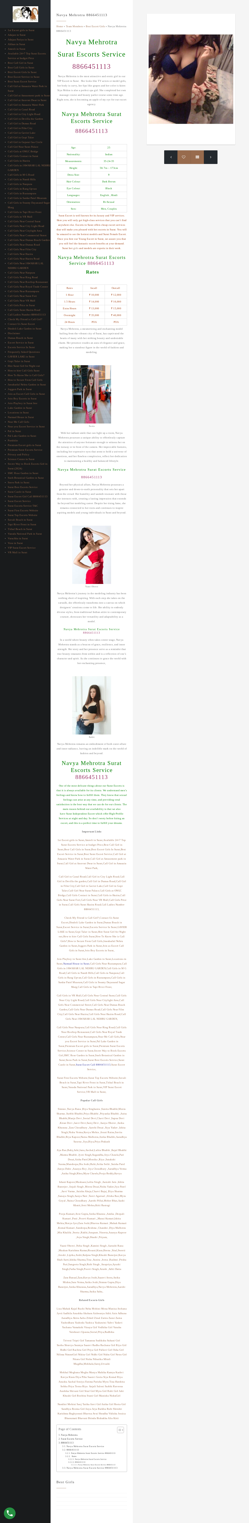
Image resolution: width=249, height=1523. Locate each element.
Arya (94, 1408)
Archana (122, 1308)
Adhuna (122, 1313)
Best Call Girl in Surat (20, 62)
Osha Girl (118, 1349)
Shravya (69, 1345)
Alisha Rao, (113, 1196)
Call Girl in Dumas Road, (101, 881)
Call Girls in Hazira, (109, 895)
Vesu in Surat (15, 543)
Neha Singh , (83, 1245)
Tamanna (90, 1340)
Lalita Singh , (94, 1182)
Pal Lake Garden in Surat (22, 435)
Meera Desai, (92, 1186)
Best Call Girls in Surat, (77, 849)
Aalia (83, 1318)
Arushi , (104, 1269)
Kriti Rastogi (102, 1205)
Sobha (64, 1386)
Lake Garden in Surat (20, 407)
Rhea (79, 1173)
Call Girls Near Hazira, (76, 1014)
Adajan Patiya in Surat (20, 39)
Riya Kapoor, (73, 1136)
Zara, (80, 1277)
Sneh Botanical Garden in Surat (26, 477)
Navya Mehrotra (69, 1435)
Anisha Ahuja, (84, 1191)
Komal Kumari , (67, 1227)
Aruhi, (79, 1255)
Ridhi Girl (66, 1349)
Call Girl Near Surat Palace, (84, 890)
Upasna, (85, 1331)
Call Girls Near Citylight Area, (102, 1000)
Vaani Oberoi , (68, 1245)
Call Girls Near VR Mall (21, 300)
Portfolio (13, 440)
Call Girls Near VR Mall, (95, 899)
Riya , (102, 1159)
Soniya (80, 1381)
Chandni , (103, 1227)
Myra (106, 1381)
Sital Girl (90, 1391)
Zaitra (104, 1318)
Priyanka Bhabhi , (110, 1113)
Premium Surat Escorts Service (25, 449)
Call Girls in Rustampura (22, 193)
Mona (104, 1308)
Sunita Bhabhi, (109, 1108)
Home (59, 26)
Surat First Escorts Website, (72, 1077)
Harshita (120, 1381)
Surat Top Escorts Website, (103, 1077)
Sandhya (66, 1408)
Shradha (103, 1413)
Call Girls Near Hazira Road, (105, 1014)
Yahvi (111, 1322)
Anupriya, (107, 1264)
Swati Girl (92, 1395)
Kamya (111, 1372)
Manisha (104, 1395)
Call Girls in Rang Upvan (22, 188)
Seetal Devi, (90, 1118)
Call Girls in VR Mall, (69, 995)
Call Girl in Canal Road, (73, 876)
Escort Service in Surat (21, 342)
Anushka (78, 1313)
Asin (114, 1313)
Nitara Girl (79, 1359)
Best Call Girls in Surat (21, 67)
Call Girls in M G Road (21, 174)
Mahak (66, 1308)
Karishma (63, 1413)
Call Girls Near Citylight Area (25, 230)
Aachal (72, 1381)
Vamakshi (77, 1327)
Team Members (74, 26)
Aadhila (67, 1313)
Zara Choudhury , (79, 1127)
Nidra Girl (109, 1354)
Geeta (99, 1377)
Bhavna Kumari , (100, 1223)
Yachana (67, 1327)
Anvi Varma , (68, 1191)
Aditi (108, 1313)
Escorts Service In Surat (21, 347)
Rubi (109, 1408)
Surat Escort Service (19, 501)
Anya (88, 1408)
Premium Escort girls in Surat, (82, 1046)
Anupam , (93, 1232)
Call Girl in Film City (20, 128)
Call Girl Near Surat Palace (23, 146)
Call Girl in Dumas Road (22, 123)
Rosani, (92, 1250)
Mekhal (64, 1372)
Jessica (122, 1413)
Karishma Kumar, (78, 1250)
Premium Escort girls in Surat (24, 445)
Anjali (92, 1386)
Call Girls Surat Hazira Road (24, 309)
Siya (105, 1377)
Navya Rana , (74, 1108)
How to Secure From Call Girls (25, 379)
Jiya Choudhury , (98, 1168)
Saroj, (97, 1363)
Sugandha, (98, 1154)
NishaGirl (115, 1395)
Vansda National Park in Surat (25, 533)
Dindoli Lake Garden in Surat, (86, 922)
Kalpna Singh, (91, 1255)
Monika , (94, 1159)
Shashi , (94, 1237)
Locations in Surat (18, 412)
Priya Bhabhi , (92, 1113)
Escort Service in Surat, (76, 927)
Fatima (89, 1381)
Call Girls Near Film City (22, 249)
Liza (59, 1308)
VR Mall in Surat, (96, 1091)
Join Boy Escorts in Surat (22, 398)
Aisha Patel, (82, 1159)
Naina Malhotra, (90, 1136)
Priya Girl (92, 1349)
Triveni (67, 1340)
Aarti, (66, 1259)
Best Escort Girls (95, 26)
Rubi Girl (112, 1391)
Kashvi (120, 1372)
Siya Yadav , (112, 1127)
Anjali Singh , (77, 1186)
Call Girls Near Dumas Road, (84, 1009)
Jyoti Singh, (85, 1154)
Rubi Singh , (94, 1264)
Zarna (119, 1318)
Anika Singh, (69, 1173)
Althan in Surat (16, 44)
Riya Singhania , (91, 1108)
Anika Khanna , (98, 1213)
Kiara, (99, 1250)
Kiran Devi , (67, 1122)
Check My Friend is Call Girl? (25, 319)
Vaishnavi (75, 1331)
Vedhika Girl (105, 1327)
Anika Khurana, (78, 1286)
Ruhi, (93, 1164)
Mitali (107, 1359)
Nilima (60, 1354)
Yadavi (119, 1322)
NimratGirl (71, 1354)
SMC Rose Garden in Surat (23, 473)
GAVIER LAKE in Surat (21, 356)
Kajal (74, 1308)
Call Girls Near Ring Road (23, 277)
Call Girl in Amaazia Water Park (26, 104)
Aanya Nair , (82, 1196)
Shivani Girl (77, 1391)
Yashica (89, 1322)
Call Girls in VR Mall (20, 216)
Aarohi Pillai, (96, 1200)
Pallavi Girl (105, 1349)
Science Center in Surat (21, 459)
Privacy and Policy (18, 454)
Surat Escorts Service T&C (23, 505)
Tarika (86, 1404)
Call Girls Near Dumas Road (24, 244)
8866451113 (91, 66)
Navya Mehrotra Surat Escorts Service (85, 1446)
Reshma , (93, 1227)
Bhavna (87, 1413)
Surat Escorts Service (72, 1439)
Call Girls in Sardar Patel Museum (27, 198)
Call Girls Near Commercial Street (27, 235)
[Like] (184, 157)
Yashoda (80, 1322)
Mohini (96, 1308)
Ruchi (81, 1308)
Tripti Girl (78, 1340)
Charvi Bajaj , (100, 1191)
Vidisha (113, 1413)
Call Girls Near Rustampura (23, 291)
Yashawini (101, 1322)
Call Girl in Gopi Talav (21, 137)
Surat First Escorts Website (23, 510)
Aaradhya (66, 1318)
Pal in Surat (14, 431)
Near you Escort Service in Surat (26, 426)
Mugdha (78, 1363)
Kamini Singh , (99, 1245)
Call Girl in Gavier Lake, (89, 885)
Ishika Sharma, (78, 1259)
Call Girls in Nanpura (20, 184)
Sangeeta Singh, (77, 1264)
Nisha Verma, (76, 1132)
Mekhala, (89, 1363)
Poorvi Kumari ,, (88, 1218)
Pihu (84, 1377)
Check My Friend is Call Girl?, (82, 917)
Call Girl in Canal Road (21, 109)
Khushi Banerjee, (108, 1255)
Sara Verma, (78, 1282)
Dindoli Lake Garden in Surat (24, 328)
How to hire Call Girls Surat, (79, 936)
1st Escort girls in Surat (21, 30)
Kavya (118, 1173)
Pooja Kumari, (67, 1213)
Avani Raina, (107, 1132)
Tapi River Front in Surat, (91, 1082)
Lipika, (71, 1255)
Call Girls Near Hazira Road (24, 258)
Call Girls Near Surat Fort (22, 295)
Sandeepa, (82, 1227)
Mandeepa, (72, 1164)
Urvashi (105, 1363)
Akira (76, 1318)
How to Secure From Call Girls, (85, 941)
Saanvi (88, 1345)
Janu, (82, 1150)
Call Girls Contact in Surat (23, 156)
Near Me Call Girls (18, 421)
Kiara (72, 1377)
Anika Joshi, (92, 1282)
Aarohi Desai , (97, 1127)
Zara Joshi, (84, 1223)
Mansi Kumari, (106, 1218)
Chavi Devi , (104, 1118)
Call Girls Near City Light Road (26, 226)
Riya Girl (121, 1345)
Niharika (98, 1359)
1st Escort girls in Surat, (71, 840)
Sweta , (77, 1232)
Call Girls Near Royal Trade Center (28, 286)
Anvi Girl (95, 1404)
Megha (85, 1372)
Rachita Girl (80, 1349)
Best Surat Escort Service (22, 81)
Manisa (112, 1308)
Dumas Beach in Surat (20, 337)
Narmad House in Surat (21, 417)
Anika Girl (107, 1404)
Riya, (91, 1141)
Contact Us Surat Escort (21, 323)
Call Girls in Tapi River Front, (95, 986)
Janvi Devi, (80, 1122)
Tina (112, 1381)
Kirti (116, 1418)
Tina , (89, 1259)
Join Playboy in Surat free (22, 403)
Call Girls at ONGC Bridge (23, 151)
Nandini (62, 1404)
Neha (88, 1308)
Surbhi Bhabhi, (75, 1113)
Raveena (118, 1386)
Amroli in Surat (16, 48)
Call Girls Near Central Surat (24, 221)
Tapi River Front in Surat (22, 524)
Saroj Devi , (93, 1122)
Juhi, (77, 1150)
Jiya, (86, 1141)
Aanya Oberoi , (108, 1122)
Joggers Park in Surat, (90, 945)
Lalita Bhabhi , (102, 1150)
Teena (78, 1386)
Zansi (112, 1318)
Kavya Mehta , (92, 1132)
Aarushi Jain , (110, 1182)
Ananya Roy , (80, 1168)
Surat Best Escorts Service (23, 487)
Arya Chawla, (111, 1154)
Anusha (63, 1381)
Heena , (107, 1250)
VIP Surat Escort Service (22, 547)
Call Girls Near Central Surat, (99, 995)
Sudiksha (101, 1340)
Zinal (97, 1318)
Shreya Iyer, (71, 1223)
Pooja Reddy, (106, 1173)
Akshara (88, 1313)
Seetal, (94, 1331)
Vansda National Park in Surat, (85, 1087)
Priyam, (103, 1237)
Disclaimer (14, 333)
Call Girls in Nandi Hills (22, 179)
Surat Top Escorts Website (23, 515)
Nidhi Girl (97, 1354)
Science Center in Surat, (80, 1050)
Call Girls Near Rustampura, (106, 963)
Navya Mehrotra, (108, 1286)
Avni (95, 1413)
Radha (96, 1345)
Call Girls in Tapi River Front (24, 212)
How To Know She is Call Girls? (26, 375)
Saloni (100, 1386)
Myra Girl (101, 1391)
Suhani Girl (113, 1340)
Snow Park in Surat (18, 482)
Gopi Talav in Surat (19, 361)
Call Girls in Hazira (19, 160)
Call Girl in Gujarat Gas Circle (25, 142)
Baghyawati (76, 1413)
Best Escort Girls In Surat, (106, 849)
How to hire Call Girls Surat (23, 370)
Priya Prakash (102, 1141)
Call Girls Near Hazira (20, 254)
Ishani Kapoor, (67, 1182)
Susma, (62, 1164)
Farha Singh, (76, 1269)
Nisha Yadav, (107, 1186)
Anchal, (89, 1150)
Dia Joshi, (84, 1164)
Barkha (102, 1408)
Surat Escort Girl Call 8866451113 (28, 496)
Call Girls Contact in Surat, (82, 895)
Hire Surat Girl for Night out (24, 365)
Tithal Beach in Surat (20, 529)
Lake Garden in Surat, (99, 959)
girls (76, 248)
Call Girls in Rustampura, (96, 977)
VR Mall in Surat (17, 552)
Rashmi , (114, 1259)
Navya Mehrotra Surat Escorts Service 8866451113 (93, 1453)
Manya (93, 1372)
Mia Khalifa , (65, 1232)
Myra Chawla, (91, 1173)
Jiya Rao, (62, 1150)
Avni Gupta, (82, 1213)
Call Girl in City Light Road (24, 114)
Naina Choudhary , (78, 1200)
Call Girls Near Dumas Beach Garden (29, 240)
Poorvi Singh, (92, 1269)
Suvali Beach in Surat (20, 519)
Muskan (64, 1250)
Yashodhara (67, 1322)
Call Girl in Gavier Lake (21, 132)
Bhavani (83, 1418)
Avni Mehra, (88, 1205)
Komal (113, 1377)
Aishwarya (99, 1313)
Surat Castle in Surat (19, 491)
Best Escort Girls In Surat (22, 72)
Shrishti (117, 1408)
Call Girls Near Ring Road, (100, 1027)
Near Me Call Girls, (109, 1036)
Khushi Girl (69, 1395)
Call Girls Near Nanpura (21, 272)
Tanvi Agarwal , (98, 1196)
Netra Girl (121, 1354)
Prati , (75, 1218)
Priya (71, 1386)
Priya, (101, 1331)
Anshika (64, 1391)
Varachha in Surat (18, 538)
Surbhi (108, 1386)
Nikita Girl (84, 1354)
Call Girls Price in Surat (21, 305)
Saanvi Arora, (105, 1277)
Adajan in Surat (17, 34)
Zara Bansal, (70, 1277)
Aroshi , (62, 1255)
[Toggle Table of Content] (118, 1430)
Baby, (70, 1150)
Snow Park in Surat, (77, 1060)
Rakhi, (84, 1232)
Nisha (89, 1359)
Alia (110, 1418)
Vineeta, (104, 1232)
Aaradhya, (92, 1286)
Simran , (62, 1108)
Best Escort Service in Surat (23, 76)
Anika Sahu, (96, 1291)
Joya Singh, (83, 1237)
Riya (120, 1377)
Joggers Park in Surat (20, 389)
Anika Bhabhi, (107, 1136)
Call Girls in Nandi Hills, (80, 972)
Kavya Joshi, (90, 1277)
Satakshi (110, 1159)
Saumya (78, 1345)
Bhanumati (71, 1418)
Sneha (60, 1345)
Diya (78, 1377)
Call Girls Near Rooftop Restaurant (28, 282)
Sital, (115, 1250)
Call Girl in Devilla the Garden (25, 118)
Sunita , (97, 1259)
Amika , (111, 1213)
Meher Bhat (110, 1200)
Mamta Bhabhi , (69, 1154)
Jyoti (60, 1313)
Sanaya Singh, (66, 1196)
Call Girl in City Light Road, (103, 876)
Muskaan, (81, 1182)
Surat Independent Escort (80, 813)
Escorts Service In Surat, (103, 927)
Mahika (102, 1372)
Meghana (74, 1372)
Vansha (117, 1327)
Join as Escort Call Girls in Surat (26, 393)
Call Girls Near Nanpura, (71, 1027)
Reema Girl (78, 1408)
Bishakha (102, 1418)
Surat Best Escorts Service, (103, 1060)
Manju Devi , (75, 1118)
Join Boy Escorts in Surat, (99, 950)
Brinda (92, 1418)
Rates (73, 1456)
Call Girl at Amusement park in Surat (29, 95)
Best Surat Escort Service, (98, 854)
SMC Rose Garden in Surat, (79, 1055)
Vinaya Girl (90, 1327)
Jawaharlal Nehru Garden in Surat (27, 384)
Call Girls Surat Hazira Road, (85, 904)
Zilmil (90, 1318)
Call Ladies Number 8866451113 (27, 314)
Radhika (109, 1331)
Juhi (121, 1391)
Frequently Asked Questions (24, 351)
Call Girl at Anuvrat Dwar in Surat (27, 100)
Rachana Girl (107, 1345)
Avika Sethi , (103, 1164)
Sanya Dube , (65, 1168)
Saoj (79, 1404)
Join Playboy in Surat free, (72, 959)
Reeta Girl (120, 1404)
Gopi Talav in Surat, (86, 931)
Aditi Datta (115, 1269)
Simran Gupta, (107, 1282)
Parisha (98, 1381)
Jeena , (106, 1259)
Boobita (81, 1395)
